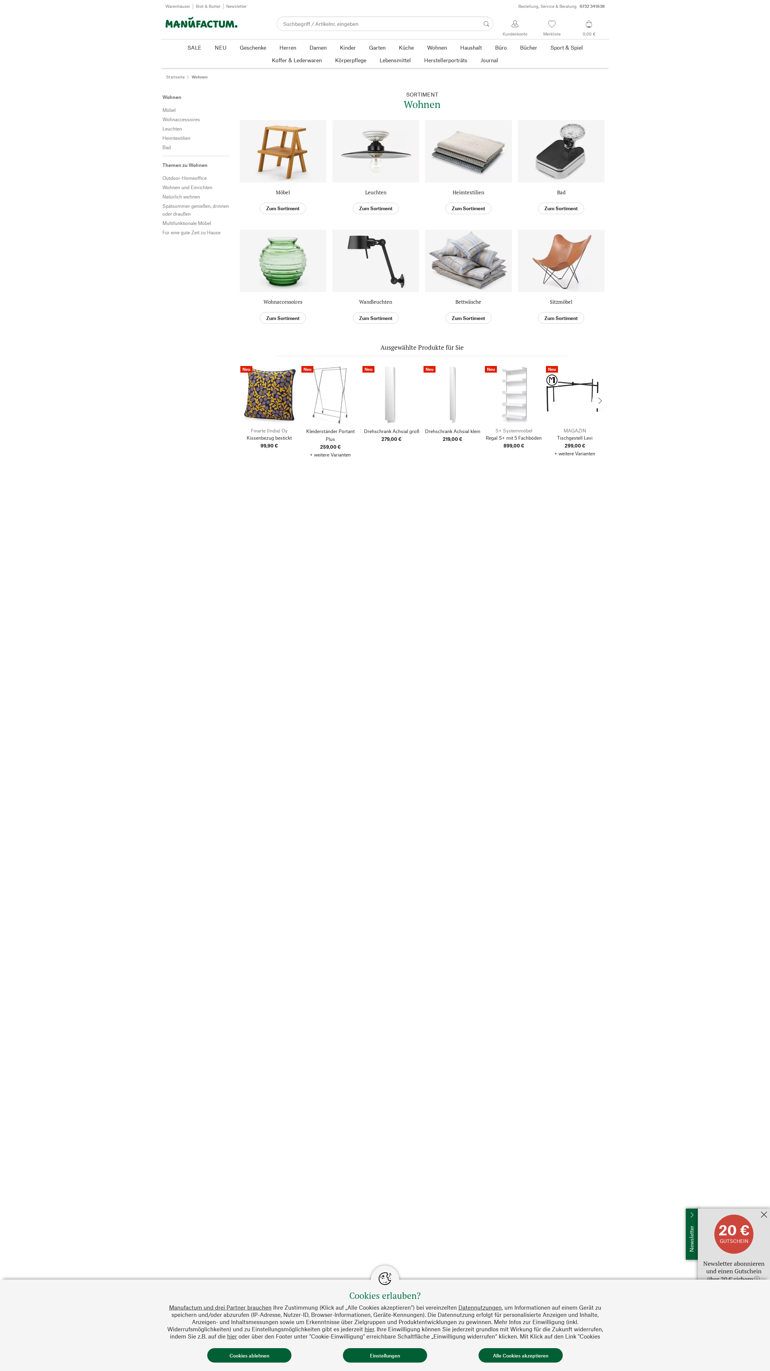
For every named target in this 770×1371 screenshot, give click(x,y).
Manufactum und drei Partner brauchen (220, 1307)
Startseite (175, 76)
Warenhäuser (177, 6)
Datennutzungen (480, 1307)
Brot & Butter (208, 6)
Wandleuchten (375, 301)
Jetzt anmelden (713, 1211)
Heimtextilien (468, 192)
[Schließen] (763, 1215)
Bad (561, 192)
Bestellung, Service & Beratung (561, 6)
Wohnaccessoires (282, 301)
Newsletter (236, 6)
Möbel (283, 192)
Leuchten (376, 192)
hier (369, 1329)
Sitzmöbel (561, 301)
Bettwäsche (468, 301)
